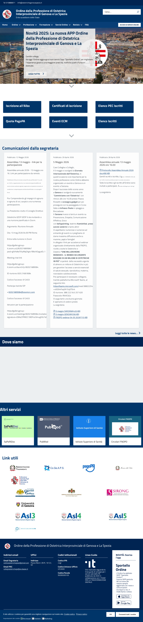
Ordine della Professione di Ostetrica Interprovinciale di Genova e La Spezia (41, 14)
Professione (28, 24)
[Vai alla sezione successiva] (71, 87)
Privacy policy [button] (81, 614)
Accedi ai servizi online (129, 25)
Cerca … (108, 12)
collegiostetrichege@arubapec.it (16, 569)
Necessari (27, 619)
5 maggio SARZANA (68, 311)
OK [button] (110, 614)
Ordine (15, 24)
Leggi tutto (34, 73)
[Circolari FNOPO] (125, 427)
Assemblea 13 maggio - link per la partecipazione (24, 163)
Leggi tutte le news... (126, 333)
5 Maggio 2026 (61, 162)
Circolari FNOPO (119, 441)
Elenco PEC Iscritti (110, 105)
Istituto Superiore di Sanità (89, 441)
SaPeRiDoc (9, 441)
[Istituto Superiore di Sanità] (89, 427)
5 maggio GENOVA (67, 314)
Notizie (76, 24)
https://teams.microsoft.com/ (65, 286)
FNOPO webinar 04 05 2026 (71, 317)
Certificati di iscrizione (67, 105)
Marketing (48, 619)
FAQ (87, 24)
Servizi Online (61, 24)
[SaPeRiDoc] (18, 427)
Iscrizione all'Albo (18, 105)
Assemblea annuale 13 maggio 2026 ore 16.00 (115, 163)
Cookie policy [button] (69, 614)
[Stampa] (138, 12)
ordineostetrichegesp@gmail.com (16, 563)
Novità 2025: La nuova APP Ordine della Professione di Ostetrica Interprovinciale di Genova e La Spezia (57, 41)
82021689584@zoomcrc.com (22, 292)
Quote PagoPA (15, 121)
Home (4, 24)
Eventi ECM (60, 121)
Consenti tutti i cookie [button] (127, 614)
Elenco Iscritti (107, 121)
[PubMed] (54, 427)
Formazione (44, 24)
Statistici (37, 619)
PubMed (44, 441)
